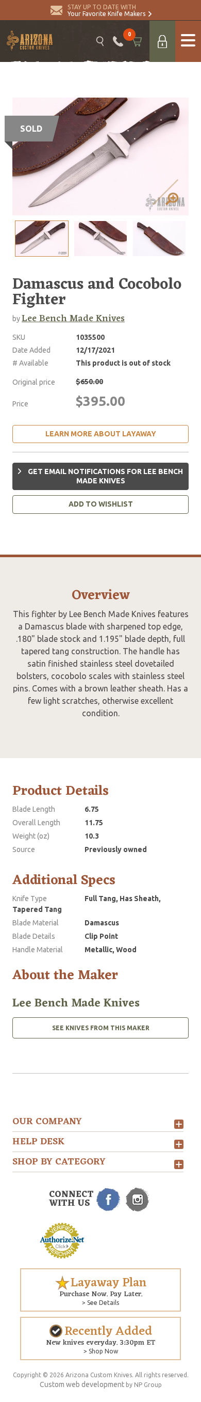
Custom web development (82, 1384)
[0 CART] (136, 41)
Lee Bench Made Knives (73, 318)
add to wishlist (101, 504)
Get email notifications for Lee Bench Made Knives (104, 476)
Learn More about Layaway (100, 434)
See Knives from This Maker (100, 1028)
